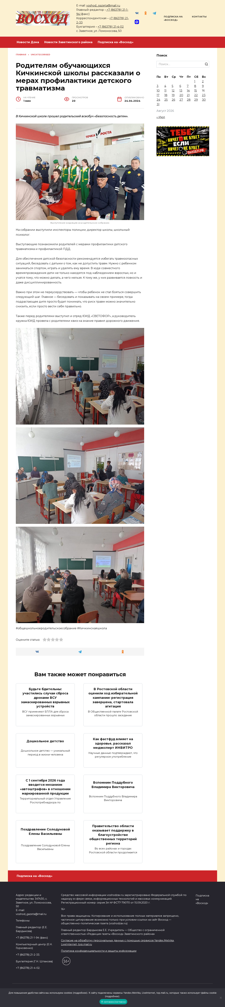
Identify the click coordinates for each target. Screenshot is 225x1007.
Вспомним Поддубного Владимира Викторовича (112, 785)
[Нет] (220, 997)
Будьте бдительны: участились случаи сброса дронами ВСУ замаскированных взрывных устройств (45, 697)
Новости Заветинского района (68, 42)
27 (181, 99)
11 (165, 90)
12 (173, 90)
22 (196, 95)
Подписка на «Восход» (115, 42)
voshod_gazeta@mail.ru (103, 5)
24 (158, 99)
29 (196, 99)
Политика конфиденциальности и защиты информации (98, 950)
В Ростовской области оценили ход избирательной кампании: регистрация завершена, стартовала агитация (113, 697)
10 (158, 90)
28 (189, 99)
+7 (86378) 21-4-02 (111, 26)
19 (173, 95)
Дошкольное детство (45, 741)
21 (188, 95)
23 (203, 95)
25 (166, 99)
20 (181, 95)
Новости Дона (28, 42)
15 (195, 90)
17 (158, 95)
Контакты (199, 16)
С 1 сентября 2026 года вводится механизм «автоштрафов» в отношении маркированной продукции (45, 787)
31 (158, 104)
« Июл (160, 117)
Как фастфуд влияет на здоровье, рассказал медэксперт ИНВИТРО (113, 743)
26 (173, 99)
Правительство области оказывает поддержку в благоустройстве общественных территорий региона (113, 834)
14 (188, 90)
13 (180, 90)
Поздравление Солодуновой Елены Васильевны (45, 831)
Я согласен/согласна (113, 1001)
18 (165, 95)
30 (204, 99)
